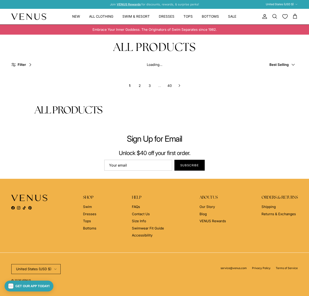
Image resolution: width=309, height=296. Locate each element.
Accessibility (142, 235)
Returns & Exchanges (278, 214)
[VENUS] (28, 16)
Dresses (166, 16)
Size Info (139, 221)
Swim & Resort (136, 16)
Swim (87, 207)
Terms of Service (287, 268)
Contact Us (141, 214)
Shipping (268, 207)
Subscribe (189, 165)
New (76, 16)
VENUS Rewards (213, 221)
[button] (29, 286)
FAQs (136, 207)
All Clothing (101, 16)
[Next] (179, 85)
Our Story (207, 207)
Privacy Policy (261, 268)
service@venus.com (234, 268)
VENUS (26, 280)
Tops (188, 16)
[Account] (263, 16)
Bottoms (210, 16)
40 (169, 86)
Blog (203, 214)
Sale (232, 16)
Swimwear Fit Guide (148, 228)
